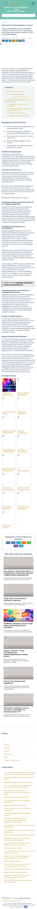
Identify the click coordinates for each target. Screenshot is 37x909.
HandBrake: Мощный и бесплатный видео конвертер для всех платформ (18, 625)
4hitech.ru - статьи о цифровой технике (16, 8)
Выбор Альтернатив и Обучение (19, 115)
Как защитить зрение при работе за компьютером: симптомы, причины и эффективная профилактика (18, 573)
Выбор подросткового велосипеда (15, 805)
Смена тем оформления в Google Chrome (16, 869)
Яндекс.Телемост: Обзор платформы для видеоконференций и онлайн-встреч (16, 653)
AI (4, 739)
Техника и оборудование (11, 760)
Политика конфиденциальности (11, 901)
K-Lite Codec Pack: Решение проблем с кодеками (15, 599)
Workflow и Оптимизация (17, 94)
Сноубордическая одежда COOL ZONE (16, 797)
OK (26, 906)
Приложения (8, 754)
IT (4, 742)
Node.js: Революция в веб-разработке (15, 682)
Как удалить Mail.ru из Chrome (13, 848)
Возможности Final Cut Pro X (15, 91)
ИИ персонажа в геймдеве (12, 861)
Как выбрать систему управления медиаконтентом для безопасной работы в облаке (17, 792)
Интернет (7, 748)
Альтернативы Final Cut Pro (21, 97)
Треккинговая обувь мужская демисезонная (18, 782)
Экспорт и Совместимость (17, 113)
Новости (6, 751)
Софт (23, 38)
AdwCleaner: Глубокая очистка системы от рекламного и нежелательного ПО (16, 710)
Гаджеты (7, 745)
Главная (4, 22)
